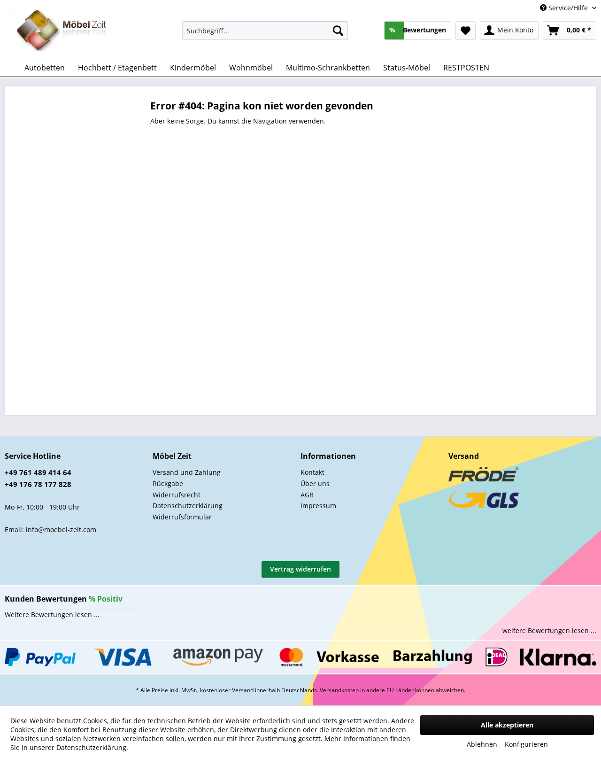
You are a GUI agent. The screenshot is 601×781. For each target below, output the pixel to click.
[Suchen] (338, 30)
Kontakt (312, 472)
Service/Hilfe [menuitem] (568, 7)
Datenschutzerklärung (188, 505)
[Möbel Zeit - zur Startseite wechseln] (61, 31)
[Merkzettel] (465, 30)
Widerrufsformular (182, 516)
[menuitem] (265, 30)
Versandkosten (339, 690)
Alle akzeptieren (507, 724)
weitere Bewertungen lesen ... (549, 630)
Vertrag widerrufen (300, 568)
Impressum (318, 505)
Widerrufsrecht (176, 494)
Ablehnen (482, 744)
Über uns (315, 483)
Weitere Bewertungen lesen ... (52, 614)
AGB (307, 494)
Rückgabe (168, 483)
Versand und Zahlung (187, 472)
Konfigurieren (526, 744)
